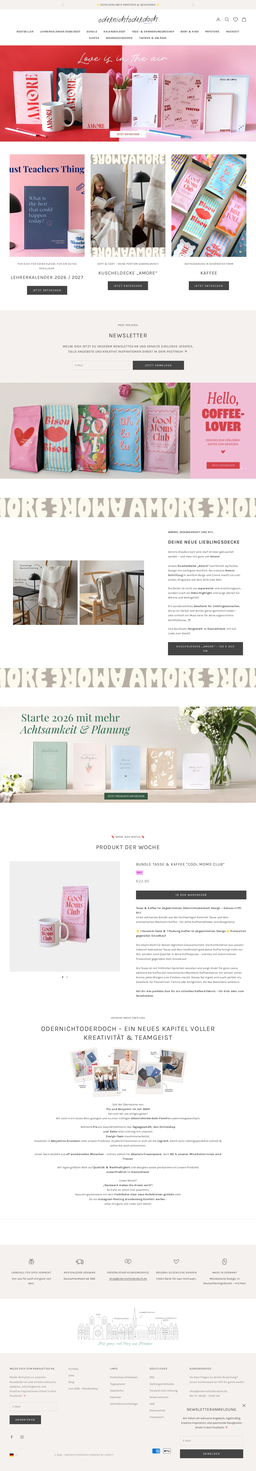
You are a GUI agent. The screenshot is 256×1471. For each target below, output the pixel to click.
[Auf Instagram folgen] (22, 1437)
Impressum (157, 1417)
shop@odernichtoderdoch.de (128, 1278)
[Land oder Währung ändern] (14, 1455)
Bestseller (25, 31)
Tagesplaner (117, 1384)
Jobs (71, 1375)
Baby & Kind (190, 31)
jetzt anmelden (158, 365)
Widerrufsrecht (159, 1397)
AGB (152, 1404)
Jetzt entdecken (47, 290)
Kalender (115, 1397)
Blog (71, 1382)
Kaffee (94, 37)
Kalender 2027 (114, 31)
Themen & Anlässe (153, 37)
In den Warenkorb (191, 894)
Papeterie (212, 31)
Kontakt (73, 1368)
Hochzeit (232, 31)
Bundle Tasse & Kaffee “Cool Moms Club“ (180, 864)
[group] (128, 93)
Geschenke (117, 1390)
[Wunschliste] (235, 19)
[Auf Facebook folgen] (12, 1437)
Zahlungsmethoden (162, 1384)
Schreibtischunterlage (124, 1404)
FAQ (152, 1377)
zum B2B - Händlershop (83, 1388)
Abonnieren (25, 1419)
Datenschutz (157, 1410)
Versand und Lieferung (164, 1390)
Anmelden (211, 1453)
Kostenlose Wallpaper (124, 1377)
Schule (92, 31)
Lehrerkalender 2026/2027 (60, 31)
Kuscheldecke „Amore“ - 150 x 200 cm (205, 648)
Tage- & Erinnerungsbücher (153, 31)
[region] (128, 93)
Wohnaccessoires (119, 37)
